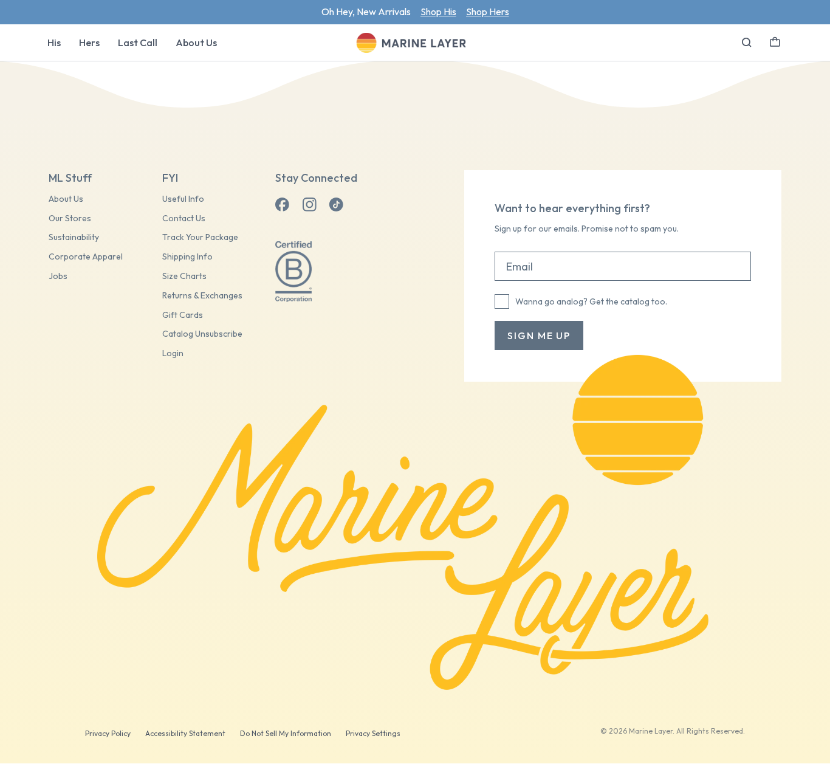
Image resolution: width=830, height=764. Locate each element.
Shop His (438, 11)
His (54, 42)
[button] (775, 41)
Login (172, 353)
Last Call (137, 42)
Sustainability (74, 237)
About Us (196, 42)
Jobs (58, 276)
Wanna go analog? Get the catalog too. (591, 301)
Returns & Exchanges (202, 296)
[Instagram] (309, 205)
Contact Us (183, 218)
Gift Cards (182, 315)
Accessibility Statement (185, 733)
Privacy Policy (108, 733)
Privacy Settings (373, 733)
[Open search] (747, 42)
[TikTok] (336, 205)
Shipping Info (187, 257)
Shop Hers (487, 11)
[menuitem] (54, 42)
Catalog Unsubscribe (202, 334)
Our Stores (70, 218)
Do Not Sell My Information (285, 733)
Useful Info (183, 199)
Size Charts (184, 276)
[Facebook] (282, 205)
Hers (89, 42)
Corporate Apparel (86, 257)
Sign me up (539, 335)
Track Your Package (200, 237)
